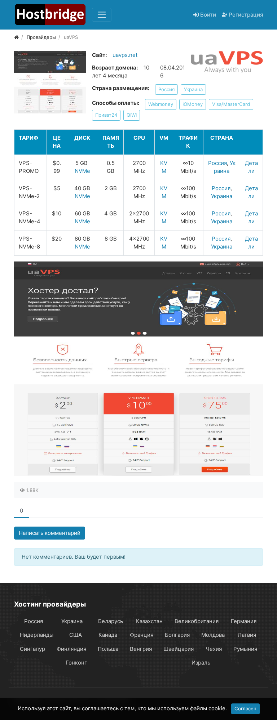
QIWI (132, 115)
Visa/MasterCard (231, 104)
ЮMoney (193, 104)
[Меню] (101, 15)
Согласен (245, 708)
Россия (166, 89)
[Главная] (16, 37)
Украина (193, 89)
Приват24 (106, 115)
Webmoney (160, 104)
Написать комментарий (49, 532)
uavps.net (125, 55)
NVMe (82, 170)
